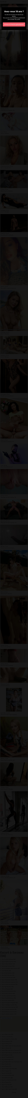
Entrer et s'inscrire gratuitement (14, 24)
